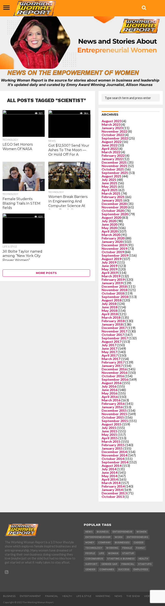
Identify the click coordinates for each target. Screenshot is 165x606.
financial (127, 564)
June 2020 (109, 224)
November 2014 (114, 455)
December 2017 (114, 328)
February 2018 (113, 321)
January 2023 (112, 128)
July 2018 (109, 303)
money (89, 542)
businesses (122, 542)
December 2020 (114, 204)
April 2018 (110, 314)
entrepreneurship (98, 537)
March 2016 (111, 400)
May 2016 (109, 393)
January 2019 (112, 283)
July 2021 (109, 179)
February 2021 (113, 197)
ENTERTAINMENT (30, 596)
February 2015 (113, 445)
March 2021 (111, 193)
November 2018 (114, 290)
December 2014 (114, 452)
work (119, 537)
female (127, 548)
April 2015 (110, 438)
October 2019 (113, 252)
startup (128, 553)
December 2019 (114, 245)
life (101, 553)
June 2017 (109, 348)
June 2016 (109, 390)
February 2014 (113, 486)
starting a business (120, 558)
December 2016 (114, 369)
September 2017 (115, 338)
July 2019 (109, 262)
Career (139, 542)
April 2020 (110, 231)
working (112, 548)
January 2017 (112, 366)
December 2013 (114, 493)
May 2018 (109, 310)
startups (144, 564)
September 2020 (115, 214)
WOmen (141, 531)
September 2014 (115, 462)
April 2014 (110, 479)
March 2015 (111, 441)
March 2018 (111, 317)
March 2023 (111, 124)
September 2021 (115, 173)
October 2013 (113, 496)
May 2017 (109, 352)
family (140, 548)
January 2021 (112, 200)
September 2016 (115, 379)
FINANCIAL (51, 596)
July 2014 (109, 469)
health (143, 558)
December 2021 (114, 162)
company (104, 542)
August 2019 (111, 259)
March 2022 (111, 152)
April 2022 (110, 148)
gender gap (109, 564)
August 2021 (111, 176)
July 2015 (109, 428)
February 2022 (113, 155)
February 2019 (113, 279)
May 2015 (109, 434)
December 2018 (114, 286)
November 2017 (114, 331)
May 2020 (109, 228)
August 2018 (111, 300)
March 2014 (111, 483)
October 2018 (113, 293)
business (102, 531)
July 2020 (109, 221)
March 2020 (111, 235)
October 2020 (113, 210)
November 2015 (114, 414)
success (123, 569)
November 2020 (114, 207)
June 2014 (109, 472)
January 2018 (112, 324)
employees (140, 569)
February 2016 (113, 403)
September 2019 (115, 255)
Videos (148, 596)
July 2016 (109, 386)
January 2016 (112, 407)
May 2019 (109, 269)
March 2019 (111, 276)
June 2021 (109, 183)
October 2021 (113, 169)
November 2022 (114, 131)
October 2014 (113, 459)
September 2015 (115, 421)
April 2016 (110, 397)
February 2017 (113, 362)
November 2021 (114, 166)
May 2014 (109, 476)
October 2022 (113, 135)
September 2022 (115, 138)
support (91, 564)
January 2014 (112, 490)
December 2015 (114, 410)
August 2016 (111, 383)
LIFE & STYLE (83, 596)
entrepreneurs (137, 537)
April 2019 (110, 272)
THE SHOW (133, 596)
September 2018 (115, 297)
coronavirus (94, 558)
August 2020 (111, 217)
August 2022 (111, 142)
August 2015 (111, 424)
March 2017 (111, 359)
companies (106, 569)
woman (113, 553)
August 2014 (111, 465)
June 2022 (109, 145)
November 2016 (114, 372)
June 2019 (109, 266)
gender (90, 569)
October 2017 (113, 335)
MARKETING (103, 596)
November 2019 (114, 248)
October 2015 (113, 417)
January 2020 (112, 241)
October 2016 (113, 376)
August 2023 (111, 121)
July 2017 (109, 345)
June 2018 (109, 307)
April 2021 (110, 190)
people (90, 553)
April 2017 (110, 355)
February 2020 (113, 238)
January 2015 (112, 448)
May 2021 (109, 186)
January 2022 (112, 159)
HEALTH (67, 596)
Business (9, 596)
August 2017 (111, 341)
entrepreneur (122, 531)
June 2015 (109, 431)
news (89, 531)
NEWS (118, 596)
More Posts (46, 273)
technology (93, 548)
